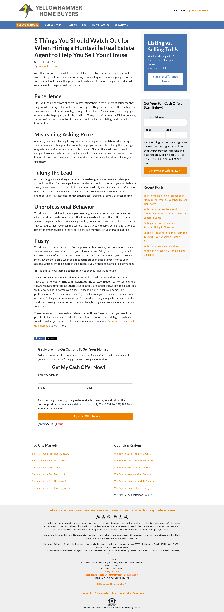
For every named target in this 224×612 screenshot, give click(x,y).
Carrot (137, 607)
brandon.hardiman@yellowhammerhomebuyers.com (112, 574)
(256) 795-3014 (198, 11)
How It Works (75, 510)
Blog (151, 510)
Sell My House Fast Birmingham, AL (52, 488)
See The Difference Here (165, 79)
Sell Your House (57, 510)
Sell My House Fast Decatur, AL (49, 474)
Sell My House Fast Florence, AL (50, 481)
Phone (42, 388)
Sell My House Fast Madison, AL (50, 461)
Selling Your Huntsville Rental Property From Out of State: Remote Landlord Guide (165, 214)
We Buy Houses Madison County (132, 454)
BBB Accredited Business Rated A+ (112, 584)
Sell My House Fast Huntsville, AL (50, 454)
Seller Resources (166, 510)
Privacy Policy (139, 510)
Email (90, 388)
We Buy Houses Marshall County (132, 474)
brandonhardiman (48, 66)
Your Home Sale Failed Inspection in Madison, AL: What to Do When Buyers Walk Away (165, 200)
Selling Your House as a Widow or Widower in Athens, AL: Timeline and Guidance (164, 251)
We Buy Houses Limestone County (133, 461)
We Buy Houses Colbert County (131, 488)
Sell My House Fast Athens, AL (49, 467)
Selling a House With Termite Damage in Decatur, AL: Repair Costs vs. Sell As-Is (165, 237)
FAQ (127, 510)
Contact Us (117, 510)
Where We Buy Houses (96, 510)
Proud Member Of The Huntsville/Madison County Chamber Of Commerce (112, 593)
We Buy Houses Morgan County (132, 467)
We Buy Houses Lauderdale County (134, 481)
